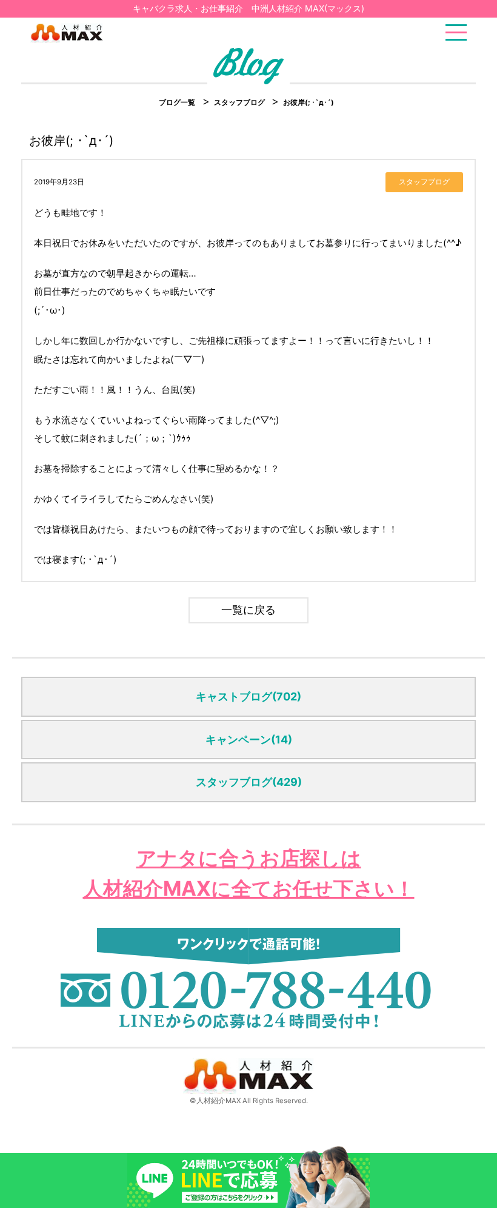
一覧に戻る (248, 609)
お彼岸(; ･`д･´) (308, 102)
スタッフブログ (240, 102)
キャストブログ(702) (248, 696)
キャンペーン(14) (248, 739)
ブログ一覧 (177, 102)
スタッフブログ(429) (249, 782)
